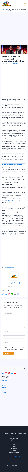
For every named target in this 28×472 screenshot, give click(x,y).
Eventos (6, 9)
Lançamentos (5, 390)
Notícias (4, 392)
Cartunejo (4, 380)
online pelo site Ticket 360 (9, 234)
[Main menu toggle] (25, 3)
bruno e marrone (9, 267)
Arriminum (17, 456)
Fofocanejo (5, 387)
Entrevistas (5, 383)
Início (2, 9)
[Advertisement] (14, 27)
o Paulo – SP (17, 200)
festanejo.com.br (7, 286)
